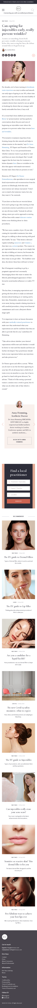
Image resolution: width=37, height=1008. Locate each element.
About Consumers (7, 961)
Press (3, 959)
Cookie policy (6, 980)
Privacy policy (6, 982)
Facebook (6, 998)
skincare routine (26, 217)
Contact (4, 957)
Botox (4, 119)
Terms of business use (9, 988)
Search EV (18, 501)
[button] (3, 10)
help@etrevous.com (13, 948)
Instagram (6, 996)
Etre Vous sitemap (7, 971)
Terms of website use (8, 984)
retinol (15, 246)
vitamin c (28, 243)
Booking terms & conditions (10, 986)
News (4, 973)
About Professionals (8, 963)
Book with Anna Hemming (19, 441)
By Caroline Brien (10, 50)
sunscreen (17, 243)
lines (14, 163)
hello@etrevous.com (16, 950)
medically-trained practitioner (19, 322)
